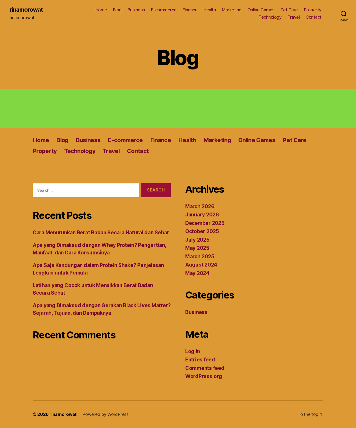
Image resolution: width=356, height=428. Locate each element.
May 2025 (197, 248)
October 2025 (202, 231)
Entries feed (200, 360)
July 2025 (197, 240)
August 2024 (201, 265)
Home (101, 9)
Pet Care (289, 9)
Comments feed (204, 368)
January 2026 (202, 215)
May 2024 (197, 273)
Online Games (261, 9)
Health (209, 9)
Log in (192, 351)
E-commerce (164, 9)
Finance (190, 9)
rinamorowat (26, 10)
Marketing (231, 9)
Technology (270, 17)
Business (136, 9)
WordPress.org (203, 376)
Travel (293, 17)
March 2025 (199, 256)
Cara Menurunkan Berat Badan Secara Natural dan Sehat (101, 232)
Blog (117, 9)
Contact (313, 17)
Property (312, 9)
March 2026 (199, 206)
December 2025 (204, 223)
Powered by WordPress (105, 414)
